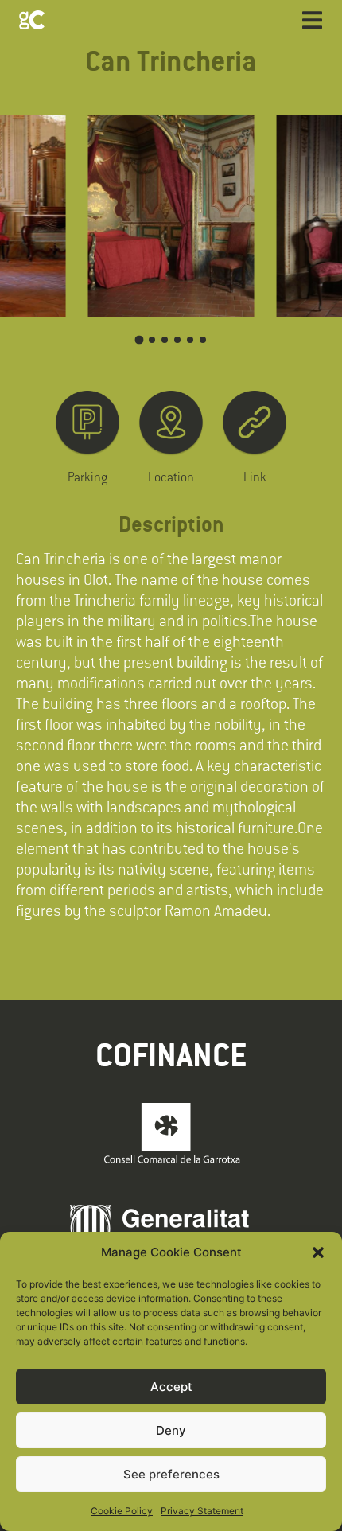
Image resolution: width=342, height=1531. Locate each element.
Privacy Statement (202, 1511)
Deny (171, 1430)
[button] (318, 1252)
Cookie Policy (122, 1511)
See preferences (171, 1474)
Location (171, 476)
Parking (87, 476)
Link (254, 476)
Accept (171, 1386)
